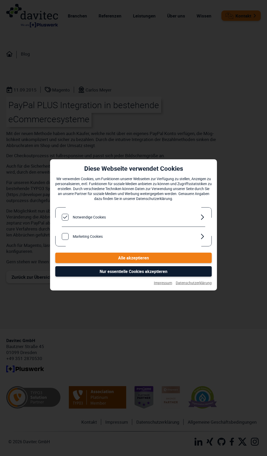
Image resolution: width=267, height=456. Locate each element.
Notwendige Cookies (89, 217)
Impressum (163, 282)
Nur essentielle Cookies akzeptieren (133, 271)
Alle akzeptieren (133, 258)
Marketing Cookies (88, 236)
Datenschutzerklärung (194, 282)
